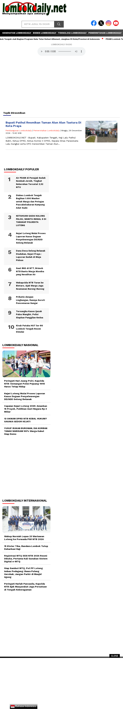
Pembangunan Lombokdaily (19, 130)
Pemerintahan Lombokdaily (104, 33)
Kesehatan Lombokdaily (16, 33)
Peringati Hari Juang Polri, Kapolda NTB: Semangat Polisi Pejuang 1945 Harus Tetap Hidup (24, 383)
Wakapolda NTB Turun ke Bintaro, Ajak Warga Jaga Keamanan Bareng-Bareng (30, 285)
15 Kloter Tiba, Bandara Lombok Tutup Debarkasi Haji (26, 547)
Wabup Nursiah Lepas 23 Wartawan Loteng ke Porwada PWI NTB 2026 (24, 537)
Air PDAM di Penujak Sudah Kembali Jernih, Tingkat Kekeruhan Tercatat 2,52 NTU (30, 183)
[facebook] (94, 25)
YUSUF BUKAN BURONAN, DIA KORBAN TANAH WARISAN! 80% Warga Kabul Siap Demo (25, 431)
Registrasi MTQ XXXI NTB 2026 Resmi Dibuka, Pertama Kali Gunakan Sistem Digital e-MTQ (25, 558)
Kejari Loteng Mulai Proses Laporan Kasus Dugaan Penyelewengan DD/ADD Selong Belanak (31, 238)
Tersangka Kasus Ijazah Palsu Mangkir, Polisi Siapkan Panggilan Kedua (29, 314)
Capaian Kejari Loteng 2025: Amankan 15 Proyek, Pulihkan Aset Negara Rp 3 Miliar (25, 409)
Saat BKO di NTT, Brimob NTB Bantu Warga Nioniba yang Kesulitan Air (30, 271)
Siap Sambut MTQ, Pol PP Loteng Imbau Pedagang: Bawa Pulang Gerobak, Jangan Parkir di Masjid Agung (23, 572)
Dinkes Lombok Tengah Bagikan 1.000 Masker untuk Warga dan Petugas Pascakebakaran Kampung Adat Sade (30, 201)
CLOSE (114, 656)
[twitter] (101, 25)
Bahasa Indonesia (25, 706)
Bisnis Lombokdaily (44, 33)
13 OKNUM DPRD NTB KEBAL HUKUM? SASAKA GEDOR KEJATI (25, 420)
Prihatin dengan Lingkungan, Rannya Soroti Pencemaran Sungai (30, 300)
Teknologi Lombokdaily (72, 33)
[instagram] (109, 25)
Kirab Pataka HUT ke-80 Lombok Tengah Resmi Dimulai (29, 328)
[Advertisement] (61, 684)
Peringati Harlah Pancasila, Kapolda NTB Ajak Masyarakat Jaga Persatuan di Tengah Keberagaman (25, 586)
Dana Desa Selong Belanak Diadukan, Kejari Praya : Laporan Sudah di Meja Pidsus (30, 255)
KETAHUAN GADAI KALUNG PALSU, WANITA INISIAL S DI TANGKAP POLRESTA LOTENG (31, 221)
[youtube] (116, 25)
